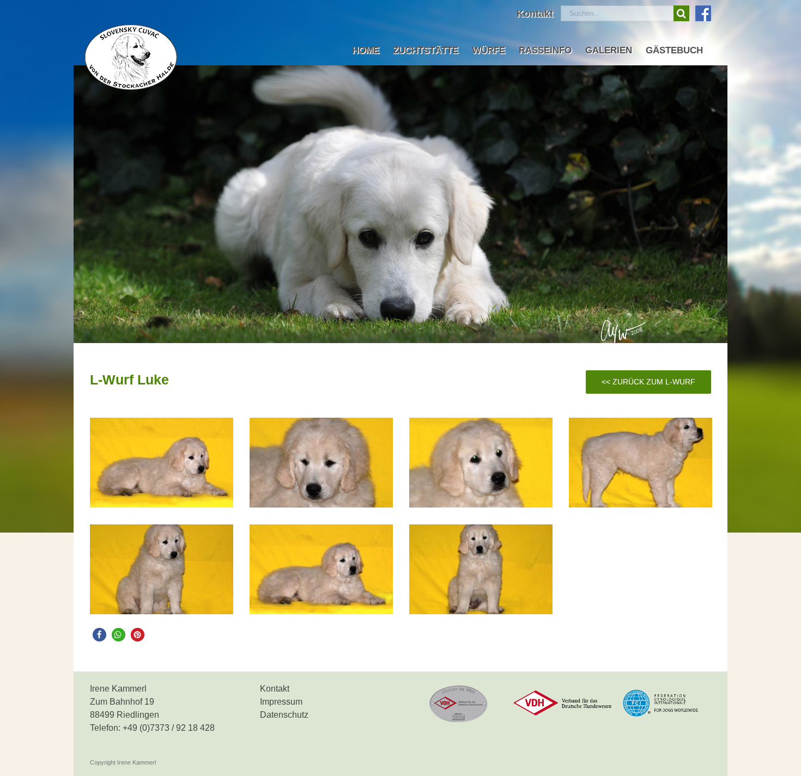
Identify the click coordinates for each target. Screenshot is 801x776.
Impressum (281, 701)
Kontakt (274, 688)
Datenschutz (284, 714)
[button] (99, 634)
